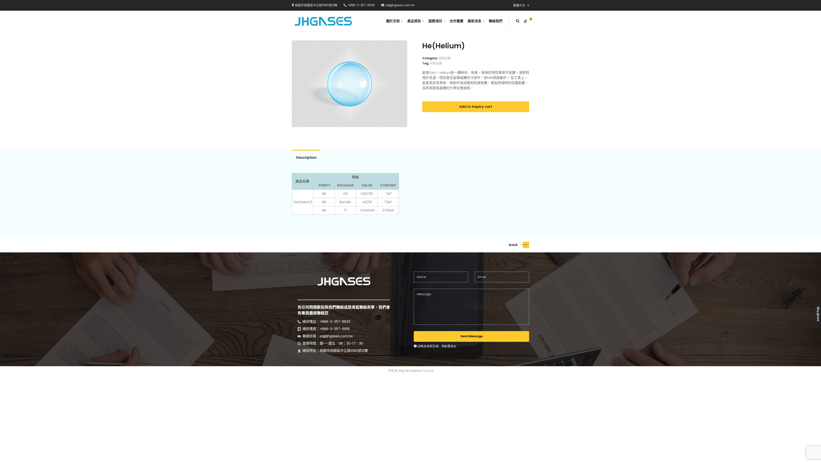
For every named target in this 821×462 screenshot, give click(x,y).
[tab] (306, 158)
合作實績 (456, 21)
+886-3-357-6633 (361, 5)
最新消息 (474, 21)
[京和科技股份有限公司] (323, 21)
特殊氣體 (444, 58)
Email (482, 277)
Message (424, 294)
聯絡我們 (495, 21)
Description (306, 157)
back (513, 244)
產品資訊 (414, 21)
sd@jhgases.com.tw (400, 5)
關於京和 (393, 21)
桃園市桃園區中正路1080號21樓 (316, 5)
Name (421, 277)
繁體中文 (519, 5)
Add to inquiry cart (475, 106)
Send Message (471, 336)
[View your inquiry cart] (525, 21)
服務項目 (435, 21)
